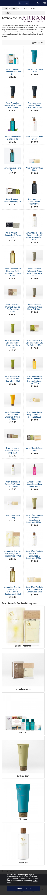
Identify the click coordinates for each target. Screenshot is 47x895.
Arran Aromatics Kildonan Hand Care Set (12, 71)
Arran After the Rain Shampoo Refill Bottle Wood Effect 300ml (13, 272)
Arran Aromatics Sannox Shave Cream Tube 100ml (34, 105)
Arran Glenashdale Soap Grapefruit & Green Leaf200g (34, 414)
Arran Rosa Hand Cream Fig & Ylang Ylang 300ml (12, 484)
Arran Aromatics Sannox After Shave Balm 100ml (12, 105)
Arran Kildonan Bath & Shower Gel (13, 137)
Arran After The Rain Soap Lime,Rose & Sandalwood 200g (34, 589)
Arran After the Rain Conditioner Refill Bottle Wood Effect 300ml (34, 236)
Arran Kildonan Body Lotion (34, 70)
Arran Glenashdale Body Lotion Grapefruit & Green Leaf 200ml (12, 415)
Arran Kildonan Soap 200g (34, 169)
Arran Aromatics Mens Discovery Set (12, 200)
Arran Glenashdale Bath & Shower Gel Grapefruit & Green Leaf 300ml (34, 379)
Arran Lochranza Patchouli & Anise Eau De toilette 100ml (12, 308)
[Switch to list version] (39, 42)
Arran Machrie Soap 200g (34, 449)
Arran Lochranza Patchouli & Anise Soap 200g (12, 450)
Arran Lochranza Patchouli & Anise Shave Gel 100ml (34, 307)
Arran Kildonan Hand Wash (12, 169)
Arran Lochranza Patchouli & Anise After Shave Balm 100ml (34, 272)
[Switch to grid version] (33, 42)
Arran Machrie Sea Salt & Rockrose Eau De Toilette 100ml (34, 342)
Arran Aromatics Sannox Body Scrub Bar (13, 235)
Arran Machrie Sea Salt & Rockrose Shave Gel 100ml (12, 378)
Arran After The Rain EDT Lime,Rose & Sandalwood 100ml (12, 553)
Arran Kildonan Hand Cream (34, 137)
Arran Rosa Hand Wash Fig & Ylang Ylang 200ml (34, 484)
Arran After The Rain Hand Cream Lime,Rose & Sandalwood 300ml (34, 554)
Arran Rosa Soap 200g (13, 516)
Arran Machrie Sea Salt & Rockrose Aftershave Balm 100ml (12, 344)
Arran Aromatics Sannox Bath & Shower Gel (34, 201)
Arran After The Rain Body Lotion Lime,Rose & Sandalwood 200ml (34, 518)
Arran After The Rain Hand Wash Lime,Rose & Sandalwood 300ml (12, 590)
